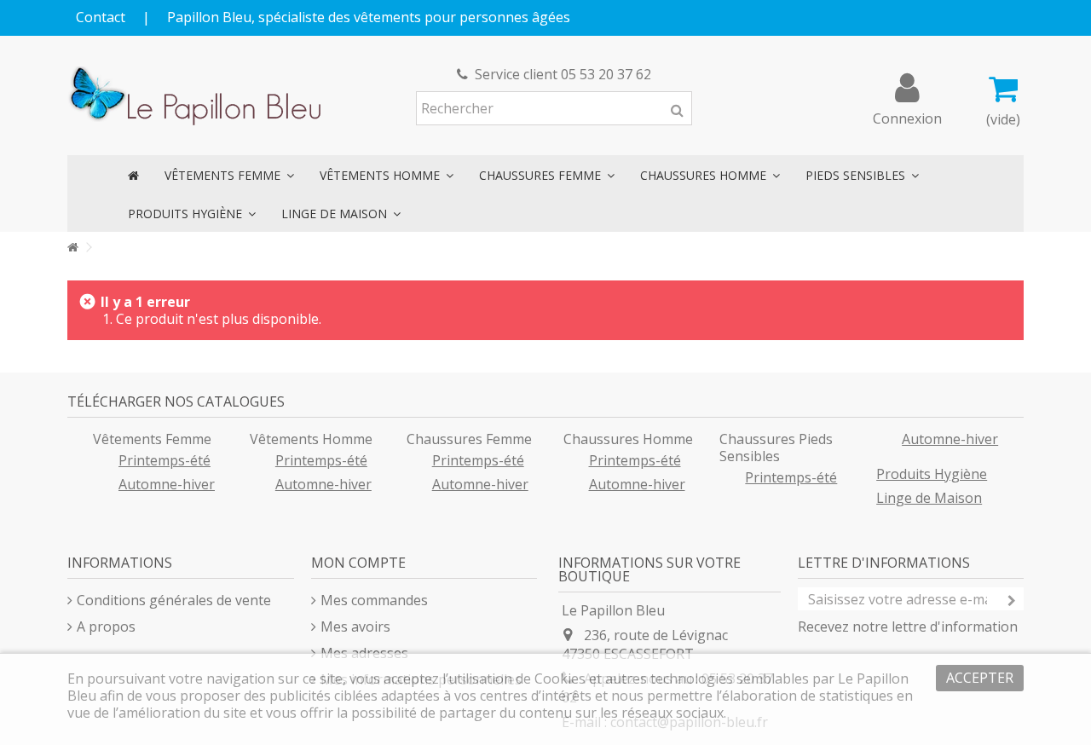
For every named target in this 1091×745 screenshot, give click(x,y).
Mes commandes (374, 600)
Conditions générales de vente (174, 600)
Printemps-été (164, 460)
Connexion (907, 116)
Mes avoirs (355, 626)
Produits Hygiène (931, 474)
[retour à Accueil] (72, 247)
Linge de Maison (929, 497)
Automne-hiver (166, 484)
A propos (106, 626)
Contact (100, 17)
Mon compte (358, 562)
